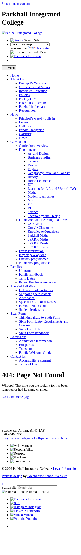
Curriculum (18, 142)
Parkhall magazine (31, 130)
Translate (42, 48)
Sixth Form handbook (34, 333)
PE (30, 204)
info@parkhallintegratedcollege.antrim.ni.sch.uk (34, 438)
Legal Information (65, 468)
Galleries (25, 126)
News (14, 114)
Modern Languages (41, 196)
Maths (32, 192)
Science (33, 212)
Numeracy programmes (35, 263)
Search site (9, 487)
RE (30, 208)
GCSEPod (35, 224)
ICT (30, 185)
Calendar (25, 134)
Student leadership (31, 309)
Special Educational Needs (37, 302)
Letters (23, 122)
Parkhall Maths (38, 235)
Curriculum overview (33, 145)
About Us (17, 79)
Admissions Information (35, 341)
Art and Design (38, 153)
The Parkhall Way (22, 286)
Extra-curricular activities (36, 290)
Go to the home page (16, 397)
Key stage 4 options (32, 255)
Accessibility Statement (35, 360)
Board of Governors (32, 103)
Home (14, 75)
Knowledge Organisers (43, 231)
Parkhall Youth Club (33, 306)
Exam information (31, 251)
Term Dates (27, 278)
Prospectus (26, 345)
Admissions (18, 337)
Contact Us (18, 356)
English (33, 169)
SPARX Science (39, 247)
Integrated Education (33, 91)
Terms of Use (28, 364)
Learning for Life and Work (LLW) (52, 188)
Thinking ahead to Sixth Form (39, 317)
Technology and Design (44, 216)
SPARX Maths (38, 239)
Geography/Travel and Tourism (49, 173)
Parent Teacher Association (37, 282)
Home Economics (40, 181)
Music (32, 200)
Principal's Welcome (33, 83)
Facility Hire (27, 99)
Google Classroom (40, 227)
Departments (27, 149)
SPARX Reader (38, 243)
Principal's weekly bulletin (37, 118)
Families (16, 266)
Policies (24, 95)
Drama (32, 165)
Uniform (25, 270)
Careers (33, 161)
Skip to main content (16, 3)
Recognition (27, 110)
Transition (26, 348)
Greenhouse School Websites (47, 476)
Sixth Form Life (30, 329)
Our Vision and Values (34, 87)
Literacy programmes (33, 259)
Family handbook (31, 274)
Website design (12, 476)
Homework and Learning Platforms (43, 220)
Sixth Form (18, 313)
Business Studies (39, 157)
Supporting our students (35, 294)
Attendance (27, 298)
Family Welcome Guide (35, 352)
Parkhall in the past (32, 106)
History (33, 177)
